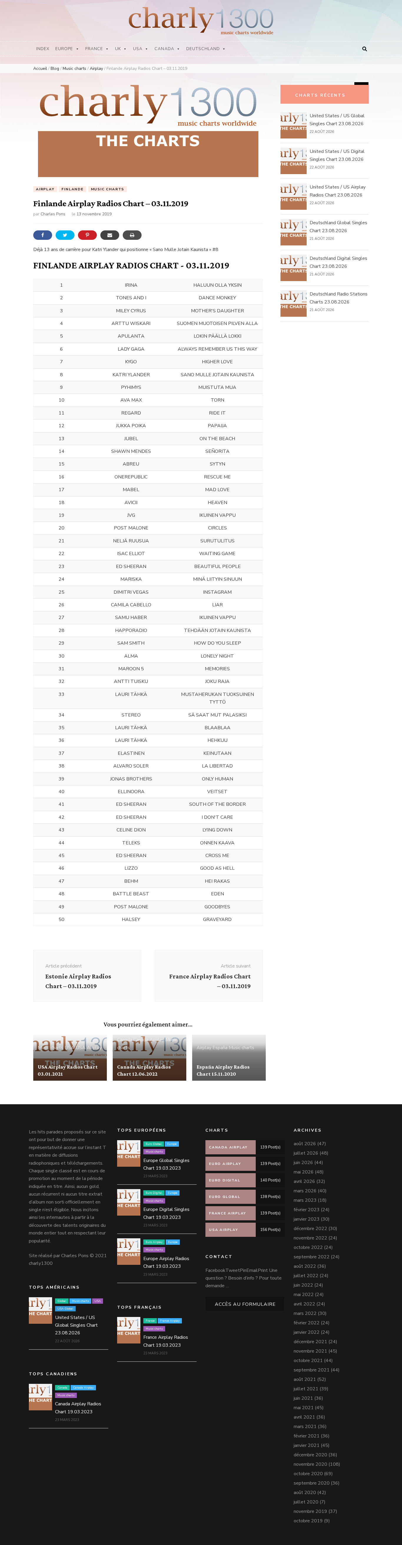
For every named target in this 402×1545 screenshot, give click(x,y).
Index (42, 49)
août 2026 (305, 1143)
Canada (164, 49)
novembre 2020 (310, 1464)
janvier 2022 (307, 1332)
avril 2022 (304, 1304)
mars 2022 (305, 1313)
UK (118, 49)
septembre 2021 (312, 1370)
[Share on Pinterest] (87, 235)
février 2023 (307, 1209)
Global (61, 1301)
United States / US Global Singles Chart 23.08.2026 (76, 1325)
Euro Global (154, 1144)
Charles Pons (53, 214)
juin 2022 (303, 1285)
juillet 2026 (306, 1153)
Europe (64, 49)
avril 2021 (304, 1417)
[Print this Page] (132, 235)
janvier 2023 (307, 1219)
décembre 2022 (310, 1228)
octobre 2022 (308, 1247)
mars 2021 (305, 1426)
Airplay (45, 189)
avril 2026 (304, 1181)
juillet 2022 (306, 1275)
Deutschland (203, 49)
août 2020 (305, 1492)
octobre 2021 (308, 1360)
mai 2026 (304, 1172)
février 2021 (307, 1436)
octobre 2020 (308, 1473)
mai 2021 (304, 1407)
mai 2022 (304, 1294)
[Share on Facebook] (42, 235)
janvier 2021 (307, 1445)
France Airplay (170, 1321)
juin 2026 (303, 1162)
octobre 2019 (308, 1521)
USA (137, 49)
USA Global (65, 1309)
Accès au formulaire (245, 1304)
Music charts (107, 189)
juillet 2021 (306, 1389)
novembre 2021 (310, 1351)
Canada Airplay (148, 1039)
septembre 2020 (312, 1483)
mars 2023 (305, 1200)
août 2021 (305, 1379)
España (219, 1047)
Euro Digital (154, 1193)
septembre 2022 (312, 1257)
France (94, 49)
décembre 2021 (310, 1341)
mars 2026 (305, 1191)
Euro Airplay (154, 1242)
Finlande (72, 189)
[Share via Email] (109, 235)
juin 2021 (303, 1398)
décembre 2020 (310, 1455)
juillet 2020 (306, 1502)
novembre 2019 (310, 1511)
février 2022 (307, 1323)
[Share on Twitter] (65, 235)
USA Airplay (89, 1047)
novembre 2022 (310, 1238)
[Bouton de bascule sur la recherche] (364, 49)
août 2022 (305, 1266)
